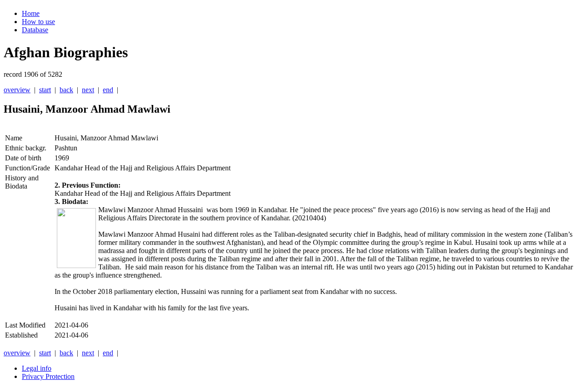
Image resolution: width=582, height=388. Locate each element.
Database (35, 30)
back (66, 90)
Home (31, 13)
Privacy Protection (48, 376)
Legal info (36, 368)
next (88, 90)
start (45, 90)
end (108, 90)
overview (17, 90)
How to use (38, 21)
